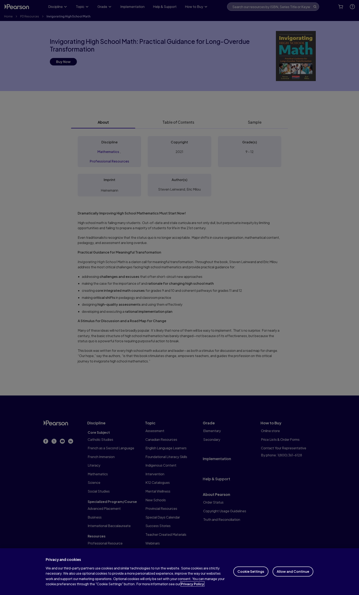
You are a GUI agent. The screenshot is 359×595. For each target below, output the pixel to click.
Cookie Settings (250, 571)
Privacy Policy (192, 584)
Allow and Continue (293, 571)
